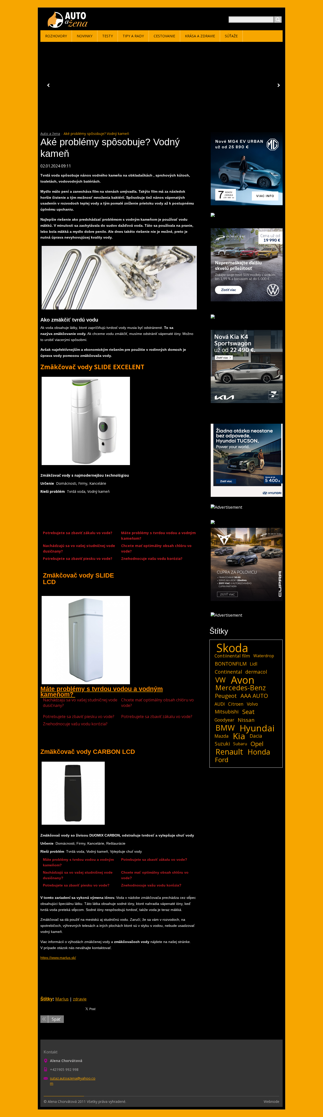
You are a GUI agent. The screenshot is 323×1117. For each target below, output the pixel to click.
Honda (259, 752)
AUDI (219, 704)
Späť (56, 1019)
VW (220, 680)
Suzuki (222, 743)
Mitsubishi (226, 711)
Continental (228, 671)
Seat (248, 711)
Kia (239, 736)
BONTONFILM (231, 663)
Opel (257, 744)
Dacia (256, 735)
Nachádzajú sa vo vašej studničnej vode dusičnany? (79, 548)
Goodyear (224, 720)
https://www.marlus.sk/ (58, 958)
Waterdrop (263, 655)
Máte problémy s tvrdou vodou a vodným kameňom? (158, 535)
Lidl (253, 664)
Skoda (232, 648)
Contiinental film (232, 656)
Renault (229, 752)
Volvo (252, 704)
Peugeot (226, 696)
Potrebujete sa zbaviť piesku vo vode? (78, 558)
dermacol (256, 671)
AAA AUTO (254, 696)
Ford (221, 760)
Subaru (240, 744)
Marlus (62, 999)
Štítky (46, 998)
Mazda (221, 736)
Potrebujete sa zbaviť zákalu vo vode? (78, 532)
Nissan (246, 719)
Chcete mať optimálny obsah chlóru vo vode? (156, 548)
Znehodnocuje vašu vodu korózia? (152, 558)
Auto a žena (50, 133)
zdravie (80, 999)
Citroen (236, 704)
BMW (225, 728)
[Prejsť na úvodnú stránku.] (68, 26)
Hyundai (257, 728)
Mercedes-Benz (240, 688)
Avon (242, 680)
